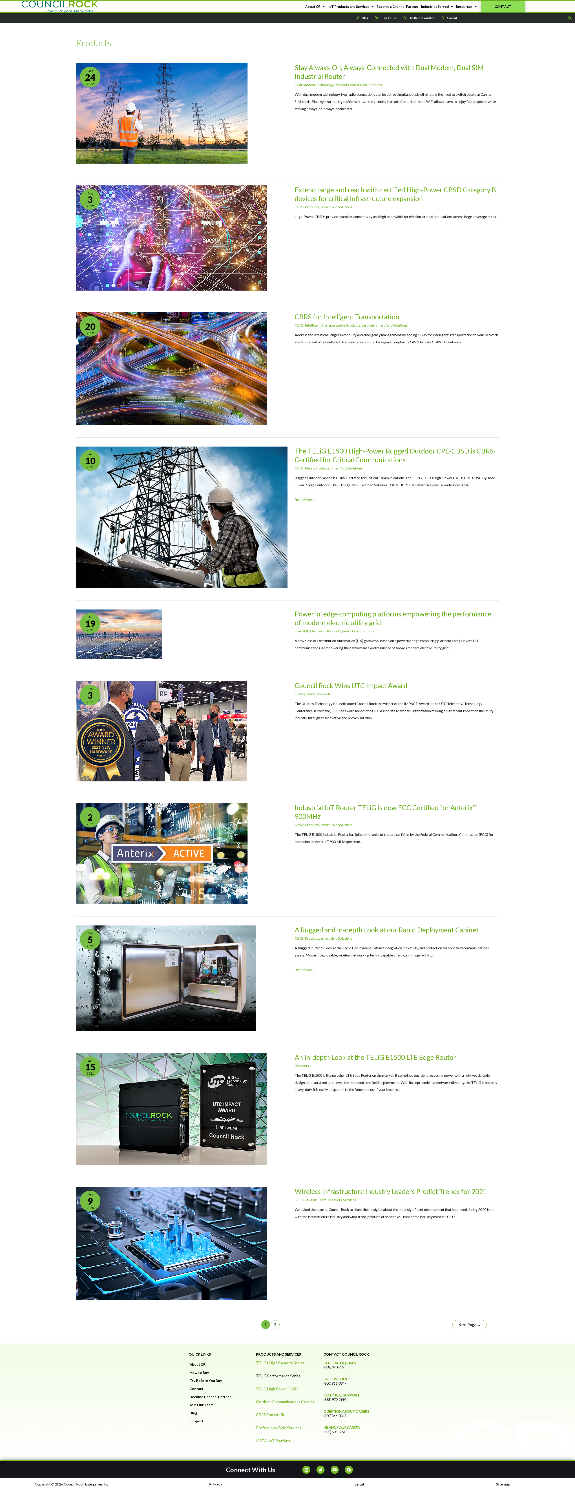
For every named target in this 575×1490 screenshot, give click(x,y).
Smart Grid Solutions (366, 84)
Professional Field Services (278, 1428)
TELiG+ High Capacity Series (280, 1363)
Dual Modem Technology (314, 84)
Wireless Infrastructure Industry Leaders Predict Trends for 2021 (391, 1191)
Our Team (317, 631)
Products (342, 84)
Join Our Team (202, 1405)
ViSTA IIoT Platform (273, 1441)
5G (297, 1200)
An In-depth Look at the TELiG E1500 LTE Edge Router (375, 1057)
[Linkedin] (306, 1470)
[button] (503, 6)
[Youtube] (335, 1470)
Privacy (215, 1484)
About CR (312, 6)
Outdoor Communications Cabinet (285, 1401)
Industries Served (435, 6)
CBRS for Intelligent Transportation (347, 317)
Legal (359, 1484)
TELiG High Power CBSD (277, 1389)
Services (368, 325)
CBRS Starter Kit (270, 1414)
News (309, 468)
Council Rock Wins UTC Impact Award (351, 685)
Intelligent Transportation (325, 325)
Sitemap (503, 1484)
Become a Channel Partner (397, 6)
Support (196, 1421)
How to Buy (199, 1372)
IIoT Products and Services (348, 6)
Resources (464, 6)
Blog (193, 1413)
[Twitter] (320, 1470)
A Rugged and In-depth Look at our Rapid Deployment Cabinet (387, 930)
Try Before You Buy (206, 1380)
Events (300, 694)
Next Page (469, 1324)
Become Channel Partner (210, 1396)
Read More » (304, 499)
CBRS (299, 207)
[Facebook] (349, 1470)
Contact (196, 1388)
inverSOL (302, 631)
